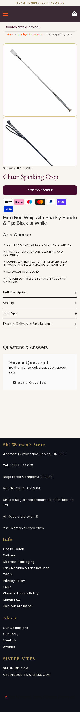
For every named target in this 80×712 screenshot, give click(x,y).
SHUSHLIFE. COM (15, 668)
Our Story (10, 634)
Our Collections (15, 628)
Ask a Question (31, 382)
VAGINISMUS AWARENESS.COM (26, 675)
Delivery (9, 555)
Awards (9, 647)
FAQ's (7, 587)
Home (10, 34)
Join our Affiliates (17, 606)
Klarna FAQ (12, 599)
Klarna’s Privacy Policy (21, 593)
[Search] (72, 26)
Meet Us (9, 640)
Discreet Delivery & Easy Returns (27, 323)
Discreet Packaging (19, 561)
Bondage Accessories (30, 34)
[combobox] (40, 27)
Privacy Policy (14, 580)
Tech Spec (10, 313)
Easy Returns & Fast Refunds (26, 568)
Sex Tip (8, 303)
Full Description (15, 292)
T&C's (8, 574)
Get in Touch (13, 549)
